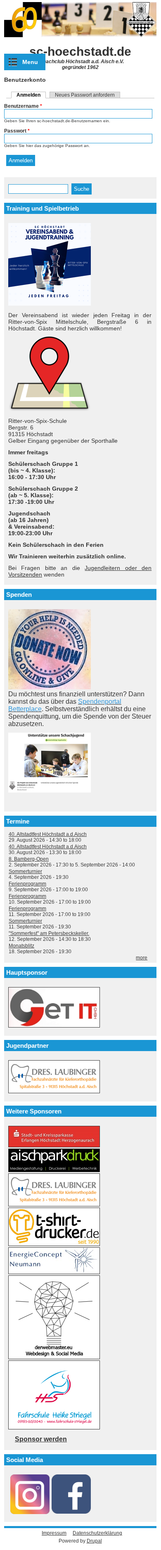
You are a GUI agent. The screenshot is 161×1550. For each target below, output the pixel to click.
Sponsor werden (41, 1439)
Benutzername (23, 106)
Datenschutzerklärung (97, 1533)
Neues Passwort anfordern (85, 95)
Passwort (17, 131)
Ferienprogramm (27, 884)
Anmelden (31, 95)
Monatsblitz (21, 946)
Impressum (54, 1533)
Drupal (94, 1541)
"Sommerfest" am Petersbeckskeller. (49, 933)
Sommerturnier (25, 871)
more (141, 958)
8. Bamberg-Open (29, 859)
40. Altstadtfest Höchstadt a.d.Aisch (48, 834)
